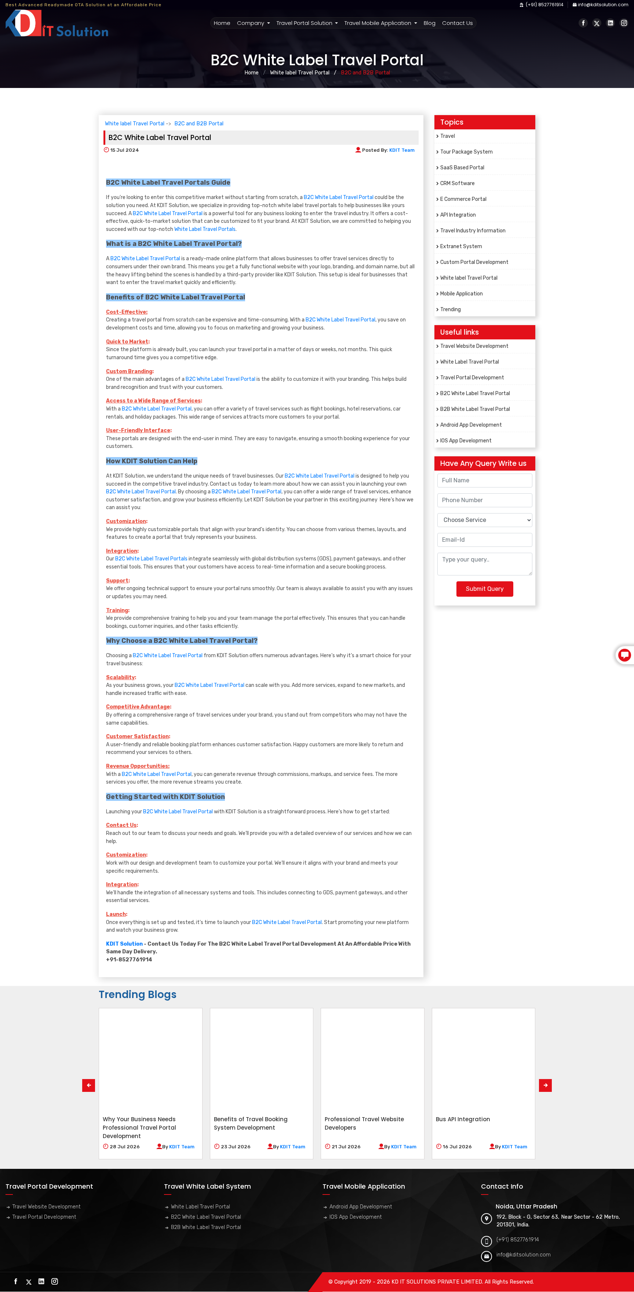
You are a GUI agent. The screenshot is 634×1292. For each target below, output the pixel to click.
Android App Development (471, 425)
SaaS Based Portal (462, 168)
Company (251, 23)
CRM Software (457, 183)
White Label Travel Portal (469, 362)
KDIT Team (402, 150)
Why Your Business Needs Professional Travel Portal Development (139, 1127)
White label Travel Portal (299, 73)
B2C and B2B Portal (198, 124)
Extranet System (461, 246)
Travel (447, 136)
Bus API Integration (463, 1119)
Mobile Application (461, 294)
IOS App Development (466, 441)
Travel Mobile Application (379, 23)
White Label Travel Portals (205, 229)
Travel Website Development (474, 346)
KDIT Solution (124, 944)
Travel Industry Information (473, 231)
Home (223, 23)
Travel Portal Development (472, 378)
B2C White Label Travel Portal (339, 197)
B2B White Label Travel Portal (475, 409)
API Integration (458, 215)
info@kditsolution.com (603, 4)
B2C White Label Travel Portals (151, 559)
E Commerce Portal (463, 199)
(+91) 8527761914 (544, 4)
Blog (430, 23)
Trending (450, 309)
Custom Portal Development (474, 262)
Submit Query (485, 588)
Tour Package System (466, 152)
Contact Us (457, 23)
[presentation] (88, 1085)
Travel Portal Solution (305, 23)
